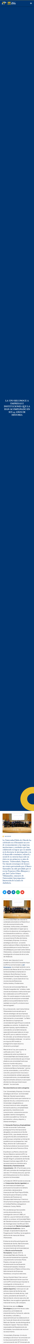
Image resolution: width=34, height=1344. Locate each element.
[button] (31, 3)
